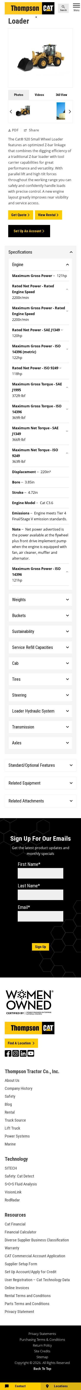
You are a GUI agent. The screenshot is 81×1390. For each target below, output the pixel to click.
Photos (18, 95)
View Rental (47, 215)
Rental (10, 1112)
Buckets (19, 615)
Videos (39, 95)
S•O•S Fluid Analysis (21, 1184)
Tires (16, 679)
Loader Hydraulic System (33, 711)
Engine (17, 264)
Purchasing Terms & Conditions (42, 1339)
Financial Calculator (21, 1232)
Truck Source (15, 1120)
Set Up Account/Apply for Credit (30, 1271)
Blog (8, 1104)
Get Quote (19, 215)
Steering (19, 695)
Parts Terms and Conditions (27, 1303)
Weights (19, 599)
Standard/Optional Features (31, 765)
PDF (15, 130)
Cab (15, 663)
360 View (61, 95)
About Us (12, 1080)
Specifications (20, 252)
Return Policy (42, 1345)
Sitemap (42, 1357)
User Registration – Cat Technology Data (37, 1279)
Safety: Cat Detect (19, 1176)
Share (33, 130)
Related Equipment (24, 783)
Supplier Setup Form (21, 1263)
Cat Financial (15, 1224)
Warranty (12, 1247)
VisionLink (13, 1192)
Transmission (23, 727)
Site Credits (42, 1351)
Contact (20, 1386)
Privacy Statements (42, 1334)
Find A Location (20, 1043)
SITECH (11, 1168)
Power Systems (17, 1136)
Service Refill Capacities (32, 647)
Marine (10, 1144)
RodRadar (12, 1200)
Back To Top (42, 1368)
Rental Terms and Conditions (28, 1295)
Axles (16, 742)
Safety (10, 1096)
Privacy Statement (19, 1311)
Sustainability (23, 631)
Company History (18, 1088)
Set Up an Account (27, 231)
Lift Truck (12, 1128)
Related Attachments (26, 801)
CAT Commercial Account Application (35, 1255)
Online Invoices (17, 1287)
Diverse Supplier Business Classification (37, 1240)
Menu (76, 10)
